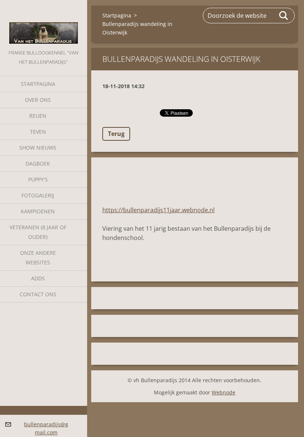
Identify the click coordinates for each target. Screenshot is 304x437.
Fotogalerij (38, 195)
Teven (38, 131)
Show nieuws (37, 147)
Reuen (37, 115)
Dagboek (38, 163)
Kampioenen (38, 211)
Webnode (223, 392)
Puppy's (38, 179)
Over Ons (38, 99)
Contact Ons (38, 294)
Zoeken (284, 15)
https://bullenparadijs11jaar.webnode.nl (158, 210)
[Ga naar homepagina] (43, 24)
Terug (116, 134)
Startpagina (38, 83)
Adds (38, 278)
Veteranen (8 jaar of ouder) (38, 232)
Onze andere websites (38, 257)
